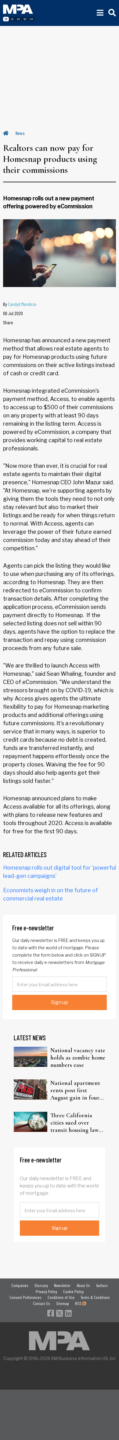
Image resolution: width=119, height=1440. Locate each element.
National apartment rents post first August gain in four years (75, 1090)
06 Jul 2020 (13, 313)
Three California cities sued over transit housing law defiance (74, 1123)
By (19, 304)
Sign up (59, 1002)
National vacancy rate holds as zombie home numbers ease (77, 1058)
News (20, 133)
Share (8, 322)
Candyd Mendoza (22, 304)
